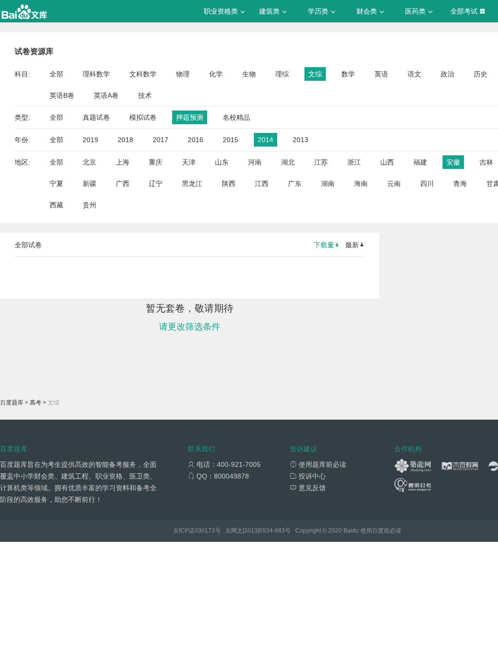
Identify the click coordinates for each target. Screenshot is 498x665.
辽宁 (155, 183)
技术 (145, 95)
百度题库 (11, 402)
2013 (300, 140)
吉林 (486, 162)
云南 (394, 183)
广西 (122, 183)
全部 (56, 74)
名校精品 (236, 117)
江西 (261, 183)
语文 (414, 74)
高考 (35, 402)
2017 (160, 140)
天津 (189, 162)
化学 (216, 74)
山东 (222, 162)
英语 (381, 74)
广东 (295, 183)
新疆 (89, 183)
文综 (315, 74)
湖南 (328, 183)
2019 (90, 140)
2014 (265, 140)
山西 (387, 162)
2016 (195, 140)
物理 (183, 74)
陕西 (228, 183)
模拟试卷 (143, 117)
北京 (89, 162)
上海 (122, 162)
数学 (348, 74)
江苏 (321, 162)
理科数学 (96, 74)
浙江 (354, 162)
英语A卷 (106, 95)
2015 (230, 140)
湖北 (288, 162)
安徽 (453, 162)
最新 (352, 245)
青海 (460, 183)
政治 (447, 74)
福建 (420, 162)
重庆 (155, 162)
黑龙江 (192, 183)
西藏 (56, 205)
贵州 (89, 205)
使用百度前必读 (380, 530)
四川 (427, 183)
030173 (205, 530)
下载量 (324, 245)
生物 (249, 74)
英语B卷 (62, 95)
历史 (480, 74)
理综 (282, 74)
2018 (125, 140)
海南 (361, 183)
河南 (255, 162)
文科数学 (143, 74)
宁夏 (56, 183)
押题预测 (189, 117)
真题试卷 (96, 117)
